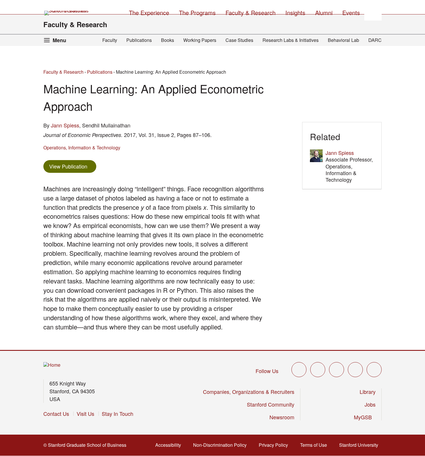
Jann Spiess (65, 125)
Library (368, 391)
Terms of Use (315, 445)
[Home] (51, 365)
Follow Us (267, 371)
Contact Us (56, 413)
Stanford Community (270, 404)
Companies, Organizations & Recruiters (248, 391)
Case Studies (239, 40)
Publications (139, 40)
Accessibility (169, 445)
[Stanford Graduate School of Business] (66, 13)
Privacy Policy (275, 445)
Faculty (109, 40)
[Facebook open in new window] (317, 369)
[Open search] (373, 12)
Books (167, 40)
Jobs (370, 404)
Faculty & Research (75, 24)
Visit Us (85, 413)
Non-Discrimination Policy (221, 445)
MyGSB (365, 417)
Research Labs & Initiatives (291, 40)
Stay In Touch (117, 413)
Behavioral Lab (343, 40)
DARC (375, 40)
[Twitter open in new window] (298, 369)
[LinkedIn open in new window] (374, 369)
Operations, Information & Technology (81, 147)
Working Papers (199, 40)
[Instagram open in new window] (336, 369)
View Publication (72, 166)
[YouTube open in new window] (355, 369)
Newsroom (281, 417)
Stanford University (360, 445)
